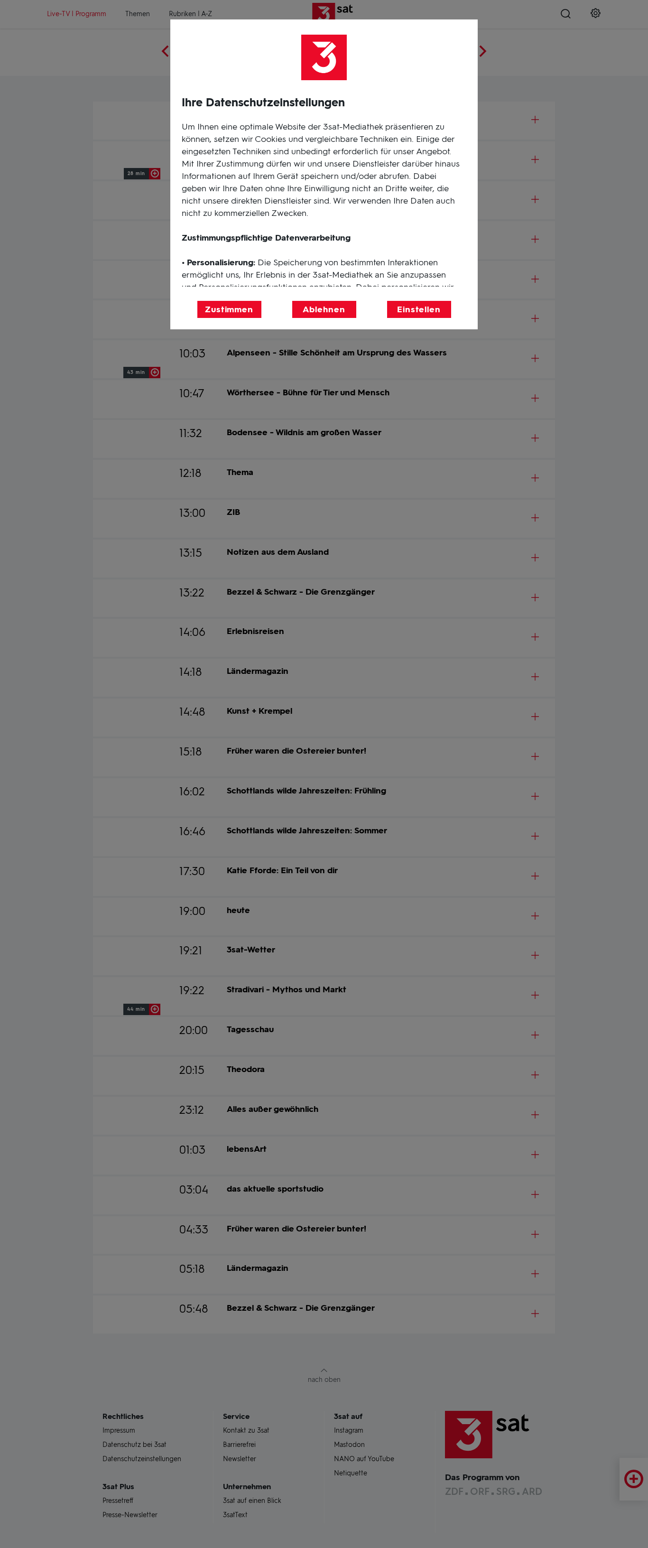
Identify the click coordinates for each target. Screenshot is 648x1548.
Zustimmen (229, 309)
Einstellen (419, 309)
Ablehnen (324, 309)
